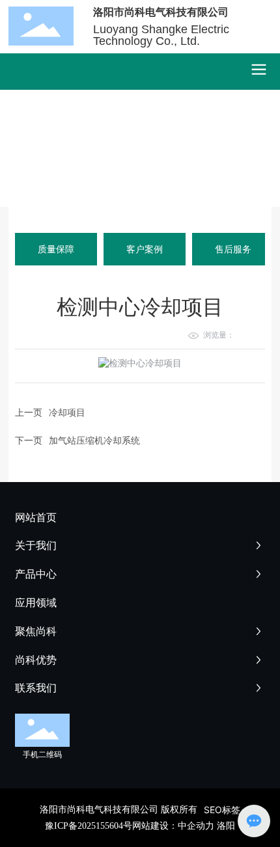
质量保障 (56, 248)
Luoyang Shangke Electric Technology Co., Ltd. (161, 35)
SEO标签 (222, 809)
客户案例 (144, 248)
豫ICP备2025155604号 (88, 826)
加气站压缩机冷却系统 (94, 440)
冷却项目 (67, 412)
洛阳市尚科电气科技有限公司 (161, 11)
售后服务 (233, 248)
